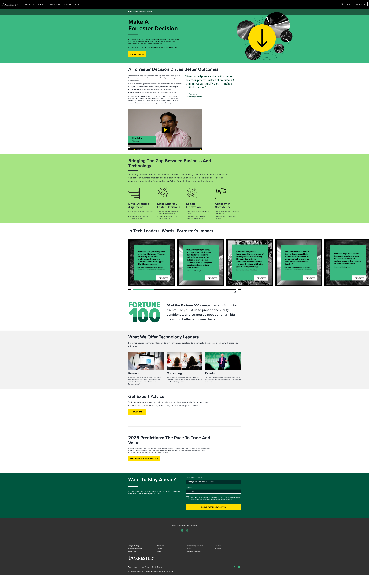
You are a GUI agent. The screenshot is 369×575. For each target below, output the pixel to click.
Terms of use (132, 567)
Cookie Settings (157, 567)
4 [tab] (205, 289)
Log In (348, 4)
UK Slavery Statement (193, 552)
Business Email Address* (194, 478)
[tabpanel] (151, 262)
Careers (159, 549)
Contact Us (218, 546)
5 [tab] (225, 289)
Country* (189, 488)
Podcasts (218, 549)
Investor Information (135, 549)
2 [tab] (164, 289)
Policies (188, 549)
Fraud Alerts (132, 552)
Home (130, 11)
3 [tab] (184, 289)
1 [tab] (143, 289)
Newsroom (160, 546)
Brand (159, 552)
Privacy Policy (144, 567)
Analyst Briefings (134, 546)
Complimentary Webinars (194, 546)
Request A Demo (360, 4)
